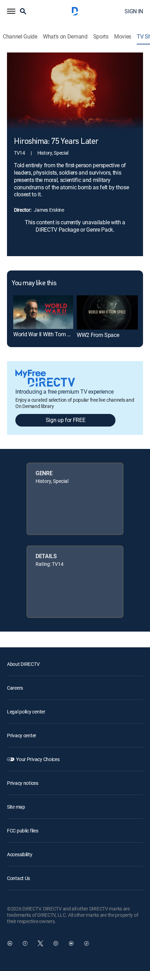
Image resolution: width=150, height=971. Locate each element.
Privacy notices (22, 783)
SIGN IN (134, 11)
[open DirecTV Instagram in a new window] (56, 943)
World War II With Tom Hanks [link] (47, 334)
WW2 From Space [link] (98, 335)
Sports (100, 36)
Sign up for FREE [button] (65, 420)
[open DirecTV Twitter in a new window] (40, 943)
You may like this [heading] (34, 283)
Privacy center (21, 735)
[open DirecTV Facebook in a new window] (25, 943)
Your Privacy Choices (37, 759)
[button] (11, 11)
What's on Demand (65, 36)
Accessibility (19, 854)
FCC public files (22, 830)
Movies (122, 36)
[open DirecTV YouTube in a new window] (71, 943)
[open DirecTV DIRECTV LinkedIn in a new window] (10, 943)
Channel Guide (20, 36)
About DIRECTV (23, 664)
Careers (15, 687)
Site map (16, 806)
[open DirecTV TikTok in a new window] (86, 943)
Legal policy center (26, 711)
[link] (43, 312)
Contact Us (18, 878)
